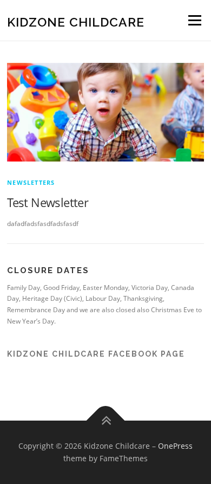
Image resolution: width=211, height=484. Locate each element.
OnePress (175, 446)
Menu (193, 20)
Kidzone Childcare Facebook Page (96, 354)
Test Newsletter (47, 202)
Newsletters (31, 182)
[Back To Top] (106, 420)
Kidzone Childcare (75, 21)
